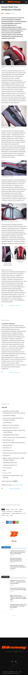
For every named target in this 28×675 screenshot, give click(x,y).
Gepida (20, 509)
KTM (24, 513)
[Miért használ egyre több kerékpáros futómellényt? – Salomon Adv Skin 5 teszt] (5, 560)
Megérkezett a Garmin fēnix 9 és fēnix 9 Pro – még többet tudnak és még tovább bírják (18, 582)
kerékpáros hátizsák (6, 513)
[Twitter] (10, 522)
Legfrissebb (5, 577)
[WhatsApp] (17, 522)
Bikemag (8, 13)
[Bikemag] (2, 13)
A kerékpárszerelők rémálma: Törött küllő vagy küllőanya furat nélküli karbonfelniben (18, 606)
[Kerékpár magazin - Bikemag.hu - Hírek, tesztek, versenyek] (14, 1)
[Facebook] (7, 522)
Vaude (11, 515)
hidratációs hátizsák (18, 511)
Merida (3, 515)
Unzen (7, 515)
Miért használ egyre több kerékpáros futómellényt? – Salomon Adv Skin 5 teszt (16, 560)
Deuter (12, 509)
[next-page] (5, 573)
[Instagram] (15, 661)
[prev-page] (2, 573)
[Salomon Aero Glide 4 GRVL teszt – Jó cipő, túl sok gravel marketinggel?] (5, 590)
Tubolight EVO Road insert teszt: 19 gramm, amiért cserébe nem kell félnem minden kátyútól (18, 552)
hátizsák (3, 511)
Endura (16, 509)
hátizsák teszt (9, 511)
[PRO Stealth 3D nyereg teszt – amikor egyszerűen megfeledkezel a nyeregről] (5, 567)
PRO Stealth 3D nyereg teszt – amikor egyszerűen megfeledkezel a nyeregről (18, 567)
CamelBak (8, 509)
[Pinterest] (14, 522)
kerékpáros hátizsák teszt (16, 513)
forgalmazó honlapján (17, 485)
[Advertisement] (14, 625)
